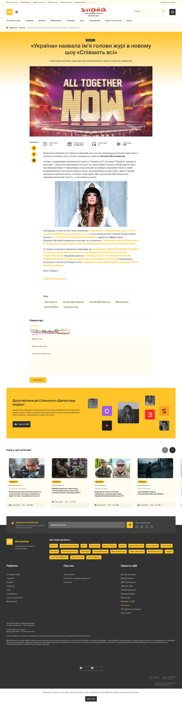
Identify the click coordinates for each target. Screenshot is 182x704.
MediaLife (13, 28)
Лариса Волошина (136, 551)
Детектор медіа (12, 2)
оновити (35, 326)
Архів (129, 20)
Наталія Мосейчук (100, 551)
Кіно (82, 20)
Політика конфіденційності (77, 578)
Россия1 (54, 546)
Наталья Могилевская (73, 302)
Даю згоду (91, 699)
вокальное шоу (71, 307)
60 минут (54, 551)
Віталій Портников (155, 551)
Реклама (68, 582)
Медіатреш (55, 20)
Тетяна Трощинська (69, 551)
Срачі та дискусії (113, 20)
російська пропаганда (69, 546)
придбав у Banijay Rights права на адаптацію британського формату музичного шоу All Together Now (91, 252)
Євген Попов (166, 546)
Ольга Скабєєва (109, 546)
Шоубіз (41, 20)
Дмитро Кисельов (136, 546)
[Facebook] (33, 148)
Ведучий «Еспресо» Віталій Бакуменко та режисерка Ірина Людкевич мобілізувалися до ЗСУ (109, 494)
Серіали (29, 20)
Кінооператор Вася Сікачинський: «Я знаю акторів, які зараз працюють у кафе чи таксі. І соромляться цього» (25, 494)
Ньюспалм (126, 613)
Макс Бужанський (119, 551)
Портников (85, 551)
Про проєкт (69, 574)
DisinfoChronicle (66, 2)
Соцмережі (94, 20)
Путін (84, 546)
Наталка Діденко (94, 557)
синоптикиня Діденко (59, 557)
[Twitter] (33, 154)
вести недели (152, 546)
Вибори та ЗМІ (128, 601)
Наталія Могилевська (100, 302)
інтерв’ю (169, 551)
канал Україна (51, 307)
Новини (22, 28)
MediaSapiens (26, 2)
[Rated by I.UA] (85, 668)
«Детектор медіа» (55, 278)
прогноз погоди (77, 557)
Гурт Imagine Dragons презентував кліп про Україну (151, 493)
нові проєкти (50, 302)
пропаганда (94, 546)
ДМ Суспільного (39, 2)
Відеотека (125, 597)
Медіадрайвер (80, 2)
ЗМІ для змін (53, 2)
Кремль (122, 546)
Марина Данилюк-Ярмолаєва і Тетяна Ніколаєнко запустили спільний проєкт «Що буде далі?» (66, 491)
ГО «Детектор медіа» (168, 2)
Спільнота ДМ (23, 424)
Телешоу (70, 20)
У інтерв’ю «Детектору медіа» (75, 237)
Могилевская (122, 302)
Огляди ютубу (13, 20)
